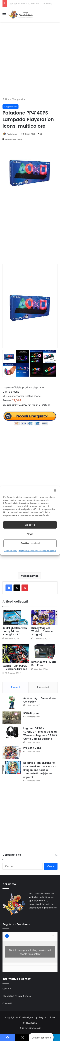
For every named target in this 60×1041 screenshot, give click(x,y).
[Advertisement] (30, 62)
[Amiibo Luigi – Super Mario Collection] (11, 702)
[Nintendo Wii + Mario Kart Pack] (44, 651)
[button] (55, 490)
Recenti (15, 687)
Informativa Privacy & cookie (17, 996)
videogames (30, 575)
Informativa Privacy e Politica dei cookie (37, 550)
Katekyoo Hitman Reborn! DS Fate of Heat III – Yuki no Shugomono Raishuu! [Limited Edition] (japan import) (39, 770)
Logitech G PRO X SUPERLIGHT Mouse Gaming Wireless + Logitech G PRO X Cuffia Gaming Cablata (40, 733)
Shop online (19, 99)
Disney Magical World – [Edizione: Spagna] (42, 631)
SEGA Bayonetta (33, 713)
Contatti (6, 988)
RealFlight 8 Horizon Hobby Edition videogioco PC (14, 631)
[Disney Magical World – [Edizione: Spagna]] (44, 617)
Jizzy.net (42, 1017)
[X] (17, 587)
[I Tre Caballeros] (20, 14)
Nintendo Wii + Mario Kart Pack (43, 663)
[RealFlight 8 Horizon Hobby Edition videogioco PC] (15, 617)
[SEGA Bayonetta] (11, 717)
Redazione (12, 134)
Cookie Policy (10, 550)
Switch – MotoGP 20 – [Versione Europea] (15, 667)
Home (7, 99)
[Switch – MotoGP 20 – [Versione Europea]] (15, 653)
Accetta (30, 524)
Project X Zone (16, 3)
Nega (30, 534)
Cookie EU (7, 1003)
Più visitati (43, 687)
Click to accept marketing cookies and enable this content (30, 952)
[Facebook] (9, 587)
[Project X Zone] (11, 752)
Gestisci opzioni (30, 543)
